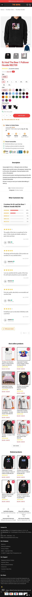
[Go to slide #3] (24, 56)
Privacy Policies (5, 548)
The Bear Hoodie (20, 9)
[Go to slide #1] (8, 56)
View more (16, 445)
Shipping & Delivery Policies (7, 560)
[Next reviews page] (28, 333)
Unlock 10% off (3, 590)
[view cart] (30, 5)
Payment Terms (5, 562)
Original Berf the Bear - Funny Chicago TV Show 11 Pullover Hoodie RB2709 (8, 472)
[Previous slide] (3, 32)
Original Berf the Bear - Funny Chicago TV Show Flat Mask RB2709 (23, 363)
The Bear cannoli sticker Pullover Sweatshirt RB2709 (23, 388)
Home (2, 9)
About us (3, 544)
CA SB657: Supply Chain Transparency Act (11, 553)
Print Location (5, 103)
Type (3, 74)
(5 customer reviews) (14, 68)
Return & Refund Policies (7, 564)
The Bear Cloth (10, 9)
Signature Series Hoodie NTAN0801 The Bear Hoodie (7, 496)
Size (3, 79)
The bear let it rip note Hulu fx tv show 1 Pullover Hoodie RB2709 (23, 472)
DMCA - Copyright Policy (7, 551)
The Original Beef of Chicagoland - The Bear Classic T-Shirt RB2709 (7, 412)
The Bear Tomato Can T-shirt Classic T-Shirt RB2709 (22, 436)
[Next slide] (29, 32)
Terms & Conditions (5, 546)
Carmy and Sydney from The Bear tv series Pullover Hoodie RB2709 (23, 496)
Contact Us (3, 566)
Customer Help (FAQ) (6, 569)
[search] (27, 5)
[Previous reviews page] (21, 333)
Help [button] (29, 595)
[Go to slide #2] (16, 56)
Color (3, 87)
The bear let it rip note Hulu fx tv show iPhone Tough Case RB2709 (8, 363)
